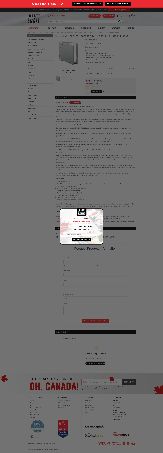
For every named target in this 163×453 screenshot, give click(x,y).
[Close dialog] (101, 210)
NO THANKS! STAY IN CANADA (118, 4)
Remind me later (81, 242)
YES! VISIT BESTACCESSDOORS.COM (87, 4)
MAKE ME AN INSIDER (81, 239)
